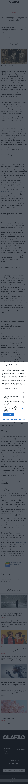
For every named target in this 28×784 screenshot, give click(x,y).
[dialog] (14, 392)
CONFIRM (8, 414)
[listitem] (14, 389)
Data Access (14, 419)
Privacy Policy (22, 419)
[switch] (23, 392)
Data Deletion (6, 419)
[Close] (25, 365)
